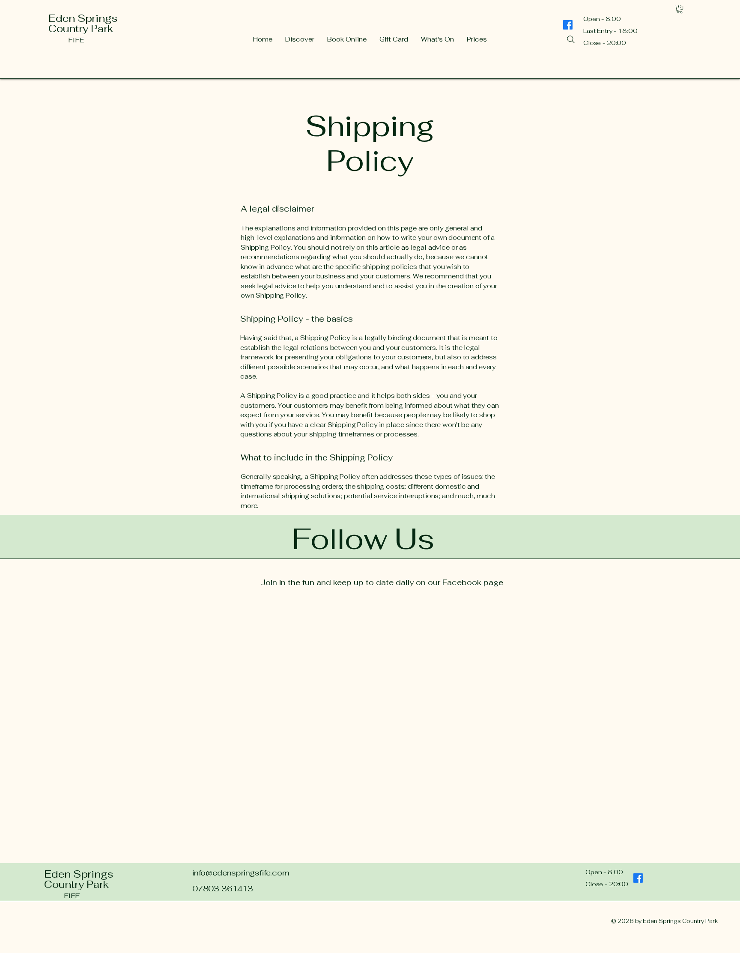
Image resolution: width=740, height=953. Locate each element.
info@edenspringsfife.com (240, 873)
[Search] (571, 39)
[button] (679, 9)
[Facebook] (638, 878)
